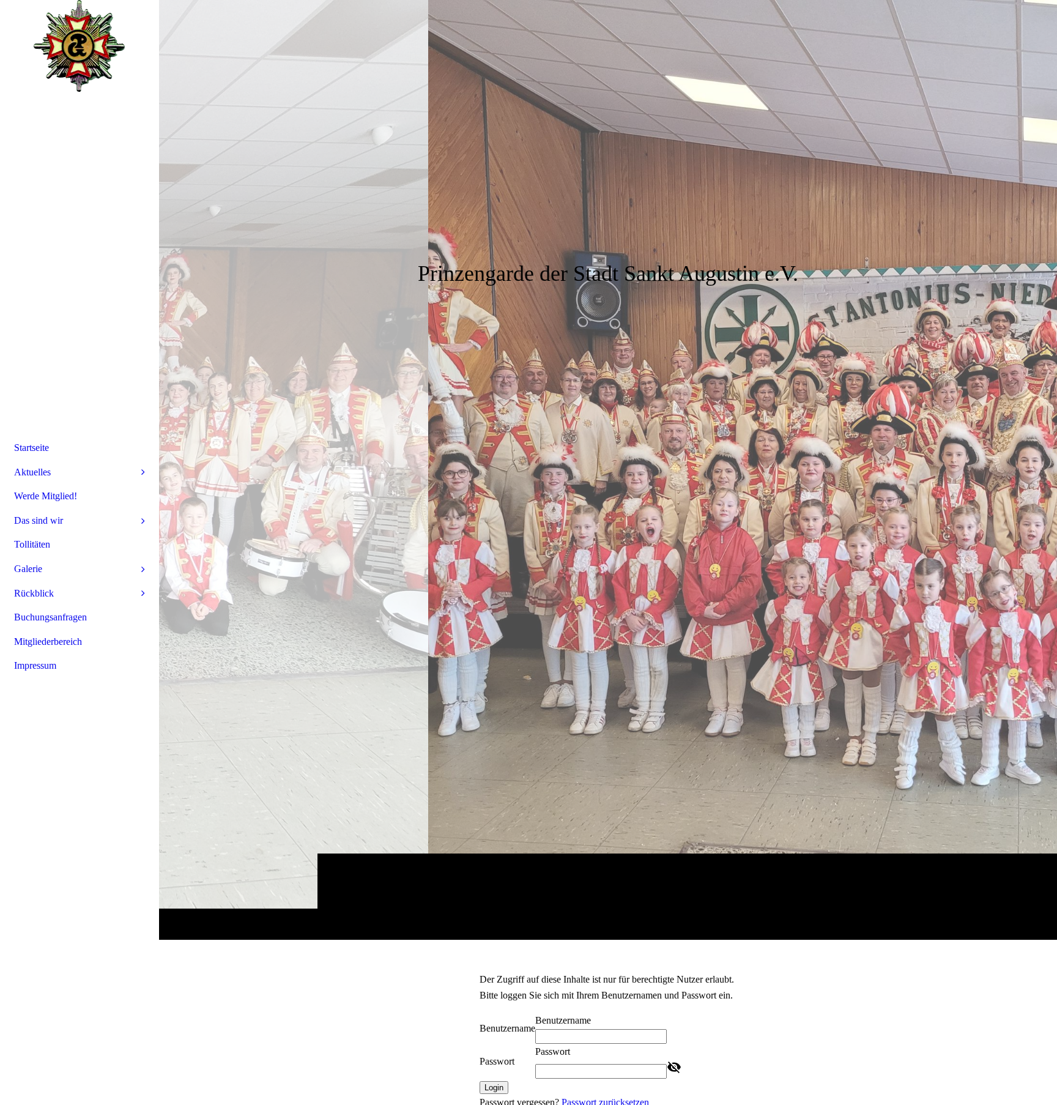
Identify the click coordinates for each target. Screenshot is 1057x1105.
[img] (608, 469)
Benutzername (507, 1028)
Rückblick (34, 593)
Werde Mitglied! (45, 496)
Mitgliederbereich (48, 641)
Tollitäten (32, 544)
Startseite (31, 447)
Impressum (35, 665)
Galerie (28, 569)
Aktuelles (32, 472)
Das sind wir (38, 520)
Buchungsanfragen (50, 617)
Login (493, 1087)
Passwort (497, 1061)
